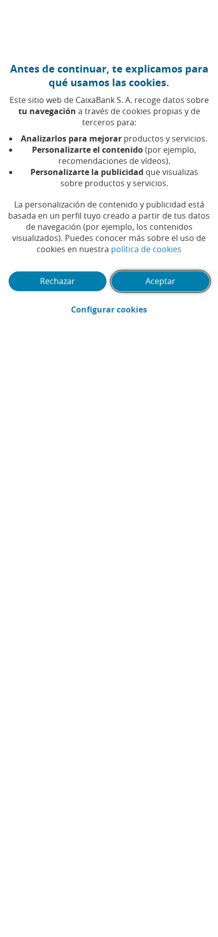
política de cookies (146, 249)
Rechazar (57, 281)
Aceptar (160, 281)
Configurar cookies (140, 309)
